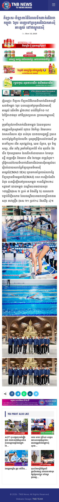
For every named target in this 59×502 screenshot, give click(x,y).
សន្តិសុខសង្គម (9, 433)
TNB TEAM (37, 499)
